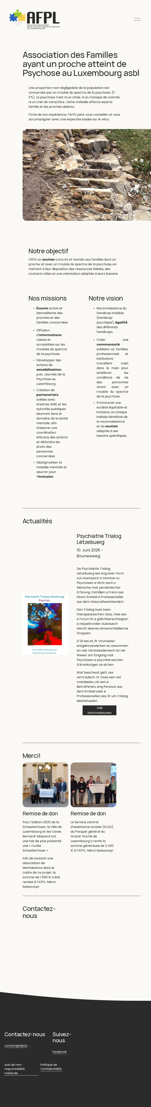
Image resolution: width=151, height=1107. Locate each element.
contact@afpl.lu (16, 1046)
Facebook (59, 1052)
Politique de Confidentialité (51, 1067)
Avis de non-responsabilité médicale (15, 1069)
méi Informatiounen (99, 710)
